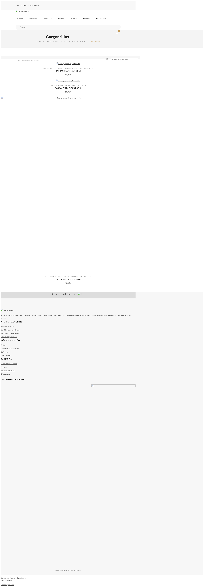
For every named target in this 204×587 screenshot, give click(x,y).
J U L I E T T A (69, 41)
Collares (73, 19)
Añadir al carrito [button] (68, 268)
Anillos (61, 19)
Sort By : (107, 59)
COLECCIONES (52, 41)
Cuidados (4, 352)
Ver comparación (7, 585)
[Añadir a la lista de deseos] (130, 101)
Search (18, 27)
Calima (3, 345)
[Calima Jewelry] (22, 11)
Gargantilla (65, 276)
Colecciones (32, 19)
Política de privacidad (9, 337)
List (9, 58)
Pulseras (86, 19)
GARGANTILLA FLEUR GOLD (68, 71)
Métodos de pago (8, 370)
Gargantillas (77, 68)
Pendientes (47, 19)
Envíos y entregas (8, 326)
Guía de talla (6, 355)
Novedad (19, 19)
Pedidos (4, 367)
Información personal (9, 364)
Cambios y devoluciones (10, 330)
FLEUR (82, 41)
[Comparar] (130, 107)
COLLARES (61, 68)
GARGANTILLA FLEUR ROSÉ (68, 279)
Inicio (38, 41)
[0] (117, 32)
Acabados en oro (49, 68)
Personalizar (101, 19)
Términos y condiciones (10, 333)
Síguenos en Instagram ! (64, 294)
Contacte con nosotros (10, 348)
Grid (4, 58)
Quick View (130, 113)
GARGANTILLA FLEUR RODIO (68, 88)
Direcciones (5, 374)
